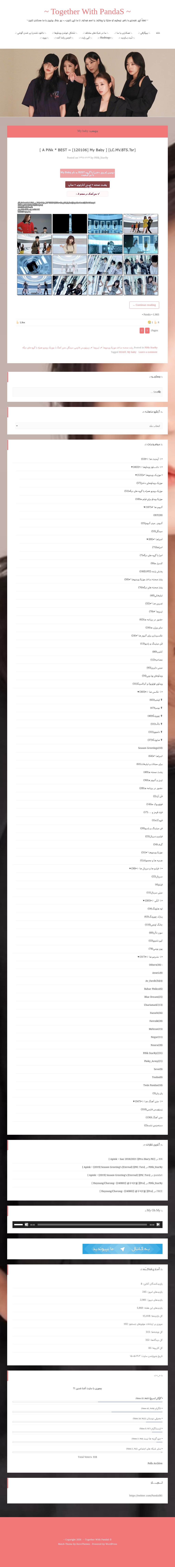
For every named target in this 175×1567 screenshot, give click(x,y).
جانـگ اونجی (154, 925)
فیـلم (159, 885)
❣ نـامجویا (156, 732)
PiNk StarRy (151, 348)
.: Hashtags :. (105, 38)
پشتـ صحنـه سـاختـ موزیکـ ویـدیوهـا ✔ (116, 348)
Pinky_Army (153, 1061)
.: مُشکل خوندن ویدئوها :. (64, 33)
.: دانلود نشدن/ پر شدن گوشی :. (30, 33)
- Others (156, 965)
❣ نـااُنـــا (157, 724)
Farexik (156, 1021)
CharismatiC (153, 1005)
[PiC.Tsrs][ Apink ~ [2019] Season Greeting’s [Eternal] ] (113, 1167)
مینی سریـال (155, 893)
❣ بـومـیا (156, 708)
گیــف (158, 844)
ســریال (157, 877)
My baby (131, 352)
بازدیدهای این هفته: (153, 1308)
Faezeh (156, 1013)
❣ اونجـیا (156, 700)
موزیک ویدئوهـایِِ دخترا (150, 483)
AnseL (157, 973)
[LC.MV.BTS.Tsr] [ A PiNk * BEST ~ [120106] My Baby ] (87, 150)
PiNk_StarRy (101, 158)
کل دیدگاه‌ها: (156, 1340)
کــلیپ (157, 652)
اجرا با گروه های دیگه (151, 555)
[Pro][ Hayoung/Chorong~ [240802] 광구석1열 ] (118, 1183)
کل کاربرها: (157, 1348)
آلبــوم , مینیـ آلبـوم (152, 523)
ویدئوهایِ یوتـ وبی (152, 676)
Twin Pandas (153, 1085)
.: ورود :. (44, 38)
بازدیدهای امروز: (154, 1292)
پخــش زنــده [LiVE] (151, 571)
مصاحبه (157, 660)
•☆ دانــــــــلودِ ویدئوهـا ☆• (148, 467)
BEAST (122, 352)
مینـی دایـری (155, 668)
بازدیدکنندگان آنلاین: (152, 1284)
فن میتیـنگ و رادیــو (151, 828)
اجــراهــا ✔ (156, 539)
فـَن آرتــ (158, 796)
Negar (157, 1037)
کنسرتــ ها (157, 563)
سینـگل (70, 348)
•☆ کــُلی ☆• (154, 901)
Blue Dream (153, 997)
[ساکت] (26, 1224)
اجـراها (157, 547)
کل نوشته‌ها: (156, 1332)
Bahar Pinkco (153, 989)
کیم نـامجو (156, 941)
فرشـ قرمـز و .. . (153, 812)
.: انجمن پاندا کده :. (63, 38)
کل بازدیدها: (156, 1316)
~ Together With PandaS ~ (87, 13)
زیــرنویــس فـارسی (82, 348)
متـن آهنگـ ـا (61, 348)
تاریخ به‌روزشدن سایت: (151, 1356)
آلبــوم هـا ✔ (154, 507)
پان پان (158, 1093)
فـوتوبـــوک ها (154, 804)
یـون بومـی (156, 949)
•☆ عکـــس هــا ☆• (151, 692)
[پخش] (158, 1224)
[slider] (19, 1224)
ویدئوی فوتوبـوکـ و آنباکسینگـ (148, 684)
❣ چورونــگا (155, 716)
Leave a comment (148, 352)
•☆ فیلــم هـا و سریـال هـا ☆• (147, 869)
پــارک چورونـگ (153, 917)
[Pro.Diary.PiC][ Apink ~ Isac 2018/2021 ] (132, 1159)
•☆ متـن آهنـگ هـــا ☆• (149, 1101)
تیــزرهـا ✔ (95, 348)
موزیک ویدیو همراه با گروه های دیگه (38, 348)
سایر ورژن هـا (154, 628)
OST (158, 515)
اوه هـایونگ (155, 909)
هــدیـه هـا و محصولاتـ (151, 861)
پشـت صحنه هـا (153, 772)
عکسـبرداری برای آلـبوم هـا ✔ (147, 636)
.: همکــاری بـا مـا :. (123, 33)
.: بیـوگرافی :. (144, 33)
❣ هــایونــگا (155, 740)
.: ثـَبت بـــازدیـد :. (127, 38)
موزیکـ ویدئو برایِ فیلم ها (149, 499)
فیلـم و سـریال (154, 836)
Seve (158, 1069)
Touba (157, 1077)
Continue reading (144, 305)
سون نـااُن (156, 933)
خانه (158, 33)
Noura (157, 1045)
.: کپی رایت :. (85, 38)
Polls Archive (155, 1463)
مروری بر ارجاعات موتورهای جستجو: (145, 1324)
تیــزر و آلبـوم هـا (153, 780)
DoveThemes (83, 1544)
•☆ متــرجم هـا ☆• (151, 957)
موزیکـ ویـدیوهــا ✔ (152, 852)
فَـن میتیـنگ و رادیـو (151, 644)
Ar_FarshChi (154, 981)
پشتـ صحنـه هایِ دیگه (150, 587)
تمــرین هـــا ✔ (154, 604)
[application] (87, 1224)
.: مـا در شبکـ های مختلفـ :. (96, 33)
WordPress (111, 1544)
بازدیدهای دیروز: (154, 1300)
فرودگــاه (157, 820)
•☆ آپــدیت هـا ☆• (152, 459)
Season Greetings (150, 748)
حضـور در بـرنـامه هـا (151, 620)
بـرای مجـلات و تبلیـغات (150, 764)
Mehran (156, 1029)
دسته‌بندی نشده (153, 1125)
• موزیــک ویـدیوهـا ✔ (150, 475)
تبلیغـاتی (156, 596)
